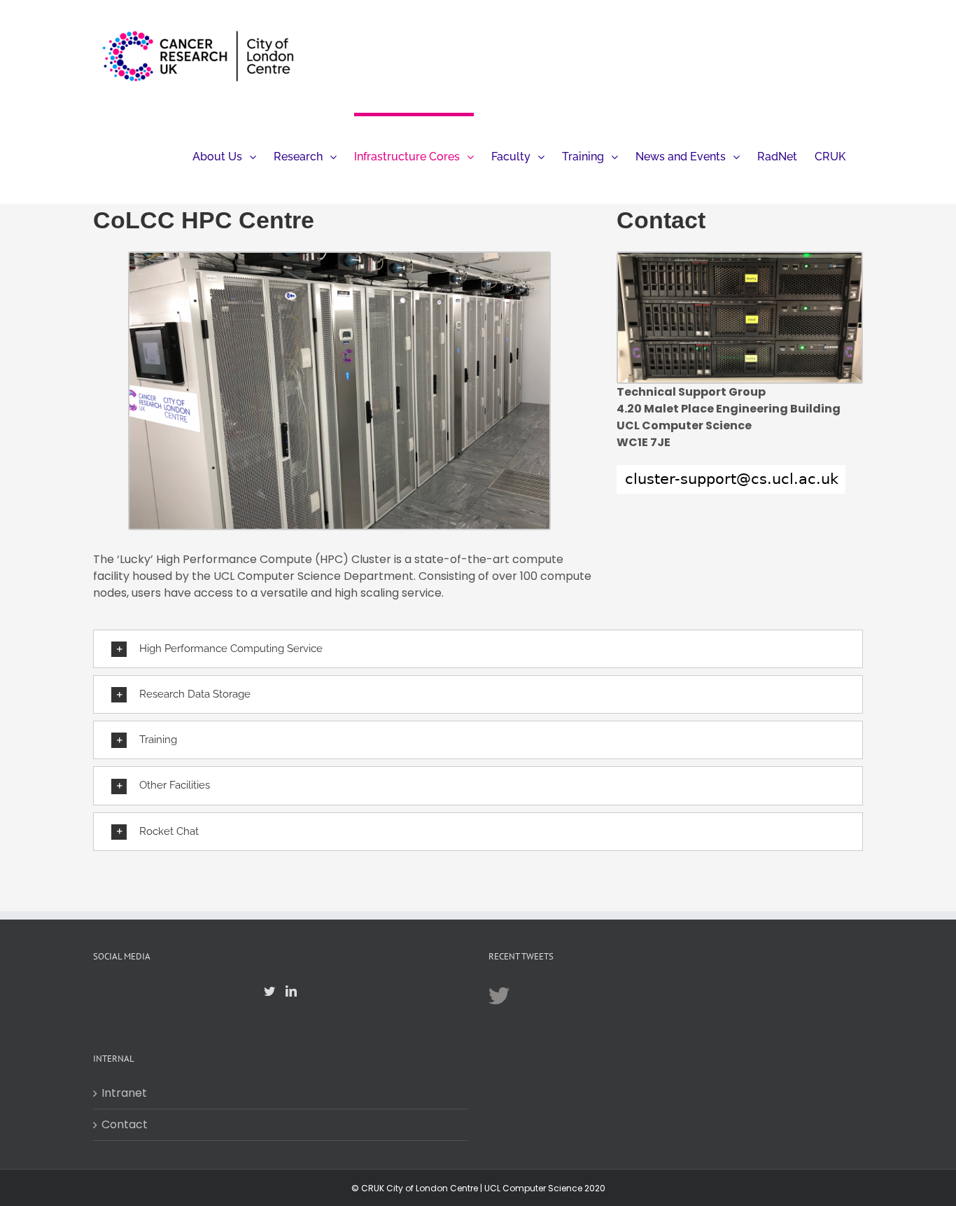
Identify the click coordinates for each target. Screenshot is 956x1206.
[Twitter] (269, 991)
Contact (124, 1124)
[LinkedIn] (291, 991)
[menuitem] (224, 155)
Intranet (124, 1093)
